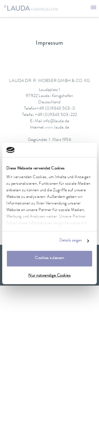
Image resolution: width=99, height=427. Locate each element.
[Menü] (93, 8)
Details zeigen (70, 241)
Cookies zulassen (49, 259)
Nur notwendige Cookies (49, 276)
